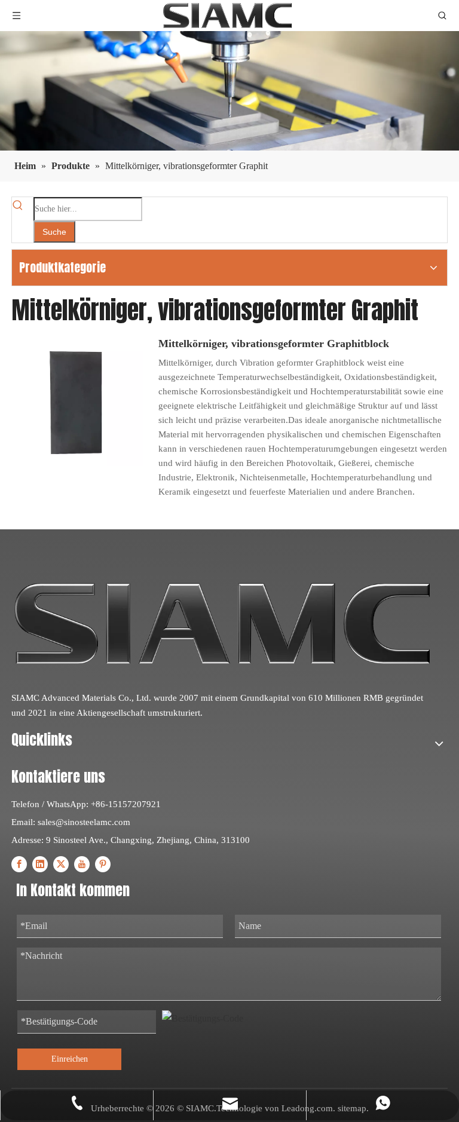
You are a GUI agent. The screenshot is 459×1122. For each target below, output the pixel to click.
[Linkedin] (40, 863)
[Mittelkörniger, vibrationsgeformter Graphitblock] (77, 399)
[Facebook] (19, 863)
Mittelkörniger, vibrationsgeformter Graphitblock (273, 344)
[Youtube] (82, 863)
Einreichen (69, 1058)
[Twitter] (61, 863)
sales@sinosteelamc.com (84, 822)
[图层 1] (222, 623)
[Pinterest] (103, 863)
